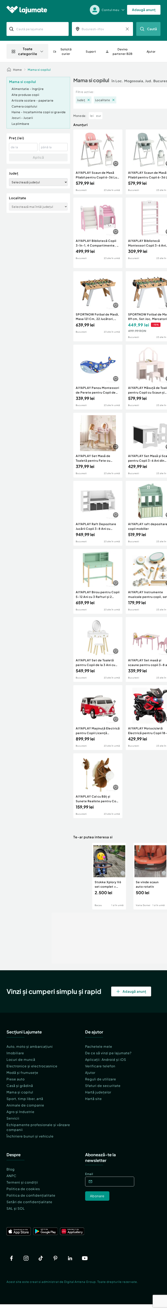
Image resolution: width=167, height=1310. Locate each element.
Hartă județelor (98, 1092)
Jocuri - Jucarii (22, 117)
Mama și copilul (20, 1092)
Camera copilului (24, 106)
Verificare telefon (100, 1066)
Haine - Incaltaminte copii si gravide (39, 112)
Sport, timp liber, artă (25, 1098)
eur (98, 115)
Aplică (38, 157)
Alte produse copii (25, 94)
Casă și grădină (20, 1085)
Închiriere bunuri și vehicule (30, 1136)
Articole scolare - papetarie (33, 100)
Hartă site (93, 1098)
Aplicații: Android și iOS (105, 1059)
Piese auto (16, 1079)
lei (92, 115)
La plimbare (20, 123)
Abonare (97, 1196)
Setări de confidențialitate (29, 1202)
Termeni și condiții (22, 1182)
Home (17, 69)
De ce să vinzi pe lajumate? (108, 1053)
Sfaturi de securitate (103, 1085)
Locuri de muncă (21, 1059)
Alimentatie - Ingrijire (28, 89)
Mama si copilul (39, 69)
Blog (11, 1169)
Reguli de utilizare (100, 1079)
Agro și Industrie (20, 1112)
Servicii (13, 1118)
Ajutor (90, 1072)
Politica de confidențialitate (31, 1195)
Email (89, 1174)
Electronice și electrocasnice (32, 1066)
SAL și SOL (16, 1208)
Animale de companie (25, 1105)
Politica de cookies (23, 1189)
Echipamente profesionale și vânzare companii (38, 1127)
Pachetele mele (98, 1046)
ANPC (11, 1176)
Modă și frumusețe (22, 1072)
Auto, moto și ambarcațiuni (30, 1046)
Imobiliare (15, 1053)
